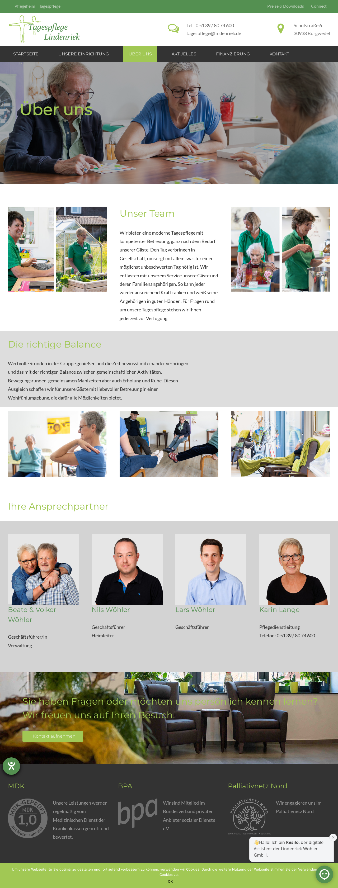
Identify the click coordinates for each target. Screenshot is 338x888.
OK (170, 881)
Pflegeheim (25, 5)
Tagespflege (49, 5)
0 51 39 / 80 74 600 (215, 25)
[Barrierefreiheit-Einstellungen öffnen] (11, 766)
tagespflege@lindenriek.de (213, 33)
